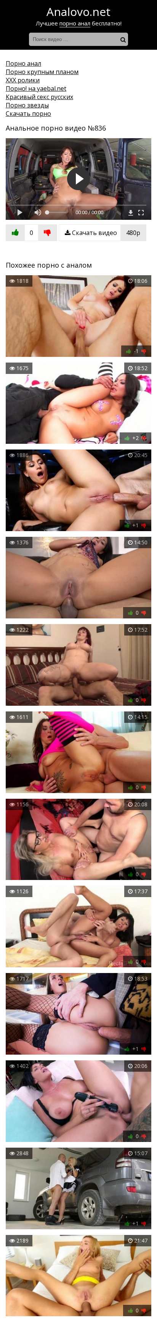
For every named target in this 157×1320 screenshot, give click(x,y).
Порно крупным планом (42, 72)
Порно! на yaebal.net (36, 88)
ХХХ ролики (23, 80)
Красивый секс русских (39, 97)
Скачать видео (105, 233)
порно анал (74, 23)
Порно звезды (27, 105)
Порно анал (23, 63)
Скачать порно (28, 113)
